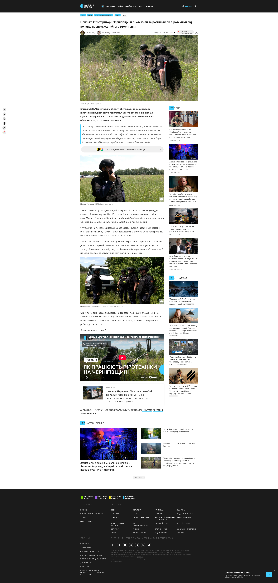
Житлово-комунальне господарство (165, 518)
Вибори (158, 514)
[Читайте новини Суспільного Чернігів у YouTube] (125, 545)
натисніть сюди (141, 559)
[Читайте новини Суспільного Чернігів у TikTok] (149, 545)
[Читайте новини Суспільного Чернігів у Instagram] (119, 545)
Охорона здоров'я (141, 517)
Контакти (84, 544)
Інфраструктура (184, 517)
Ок (269, 575)
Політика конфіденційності (93, 559)
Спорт (140, 6)
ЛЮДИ (83, 517)
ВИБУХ (117, 15)
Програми (84, 566)
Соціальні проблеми (186, 529)
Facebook (158, 409)
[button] (4, 109)
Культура (149, 6)
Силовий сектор (162, 523)
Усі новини (111, 6)
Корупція (137, 510)
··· (175, 6)
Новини (84, 510)
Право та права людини (117, 524)
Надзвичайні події (185, 514)
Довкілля (115, 517)
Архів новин (85, 548)
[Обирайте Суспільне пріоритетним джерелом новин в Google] (4, 132)
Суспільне (140, 557)
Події (124, 15)
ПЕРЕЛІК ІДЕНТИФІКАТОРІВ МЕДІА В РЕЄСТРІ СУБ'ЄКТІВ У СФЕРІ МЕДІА (92, 572)
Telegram (147, 409)
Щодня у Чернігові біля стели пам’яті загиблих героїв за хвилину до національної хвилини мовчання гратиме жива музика (129, 396)
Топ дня (181, 533)
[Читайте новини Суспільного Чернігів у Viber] (131, 545)
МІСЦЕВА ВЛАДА (87, 521)
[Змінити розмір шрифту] (196, 33)
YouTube (91, 413)
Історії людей (183, 523)
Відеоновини (161, 533)
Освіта (136, 514)
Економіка (115, 514)
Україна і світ (130, 6)
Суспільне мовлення (89, 551)
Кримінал (159, 510)
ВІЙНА (90, 15)
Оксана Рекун (91, 33)
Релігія (136, 529)
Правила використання (91, 555)
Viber (83, 413)
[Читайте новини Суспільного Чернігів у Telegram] (137, 545)
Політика (115, 529)
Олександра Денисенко (111, 33)
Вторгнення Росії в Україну (103, 15)
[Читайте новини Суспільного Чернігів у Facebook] (113, 545)
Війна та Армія (139, 533)
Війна (120, 6)
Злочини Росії (161, 529)
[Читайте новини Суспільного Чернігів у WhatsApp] (143, 545)
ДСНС (83, 15)
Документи (85, 563)
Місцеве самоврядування (140, 524)
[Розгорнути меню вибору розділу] (103, 6)
